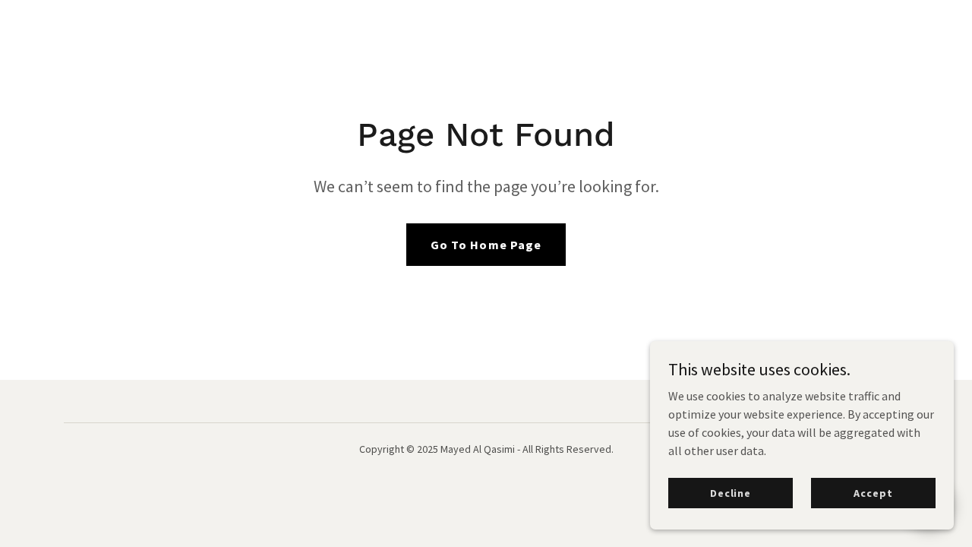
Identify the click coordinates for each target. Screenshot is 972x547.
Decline (730, 492)
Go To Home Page (486, 244)
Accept (873, 492)
